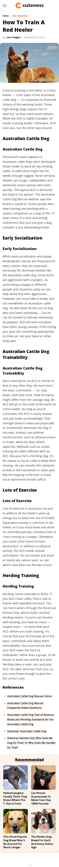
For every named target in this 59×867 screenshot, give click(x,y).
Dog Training (20, 16)
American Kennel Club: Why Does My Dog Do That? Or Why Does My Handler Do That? (31, 742)
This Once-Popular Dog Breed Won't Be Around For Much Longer (15, 842)
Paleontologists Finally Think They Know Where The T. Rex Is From (15, 798)
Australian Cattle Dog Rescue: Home (29, 696)
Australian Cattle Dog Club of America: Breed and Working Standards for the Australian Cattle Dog (30, 719)
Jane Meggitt (14, 37)
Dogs (6, 16)
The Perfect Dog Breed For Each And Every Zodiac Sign (42, 842)
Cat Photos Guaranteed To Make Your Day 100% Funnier (41, 798)
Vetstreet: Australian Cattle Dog (26, 731)
